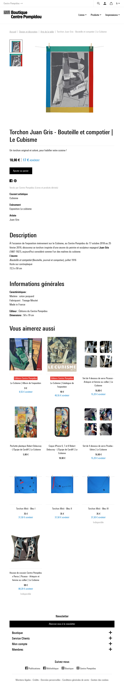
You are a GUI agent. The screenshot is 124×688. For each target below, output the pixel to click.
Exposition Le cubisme (21, 208)
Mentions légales (23, 680)
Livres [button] (81, 14)
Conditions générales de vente (75, 680)
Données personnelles (50, 680)
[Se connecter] (104, 3)
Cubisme (14, 198)
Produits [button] (95, 14)
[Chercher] (98, 3)
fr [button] (117, 3)
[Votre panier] (111, 3)
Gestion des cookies (99, 680)
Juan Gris (14, 219)
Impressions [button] (111, 14)
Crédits (36, 680)
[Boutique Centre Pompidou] (22, 14)
